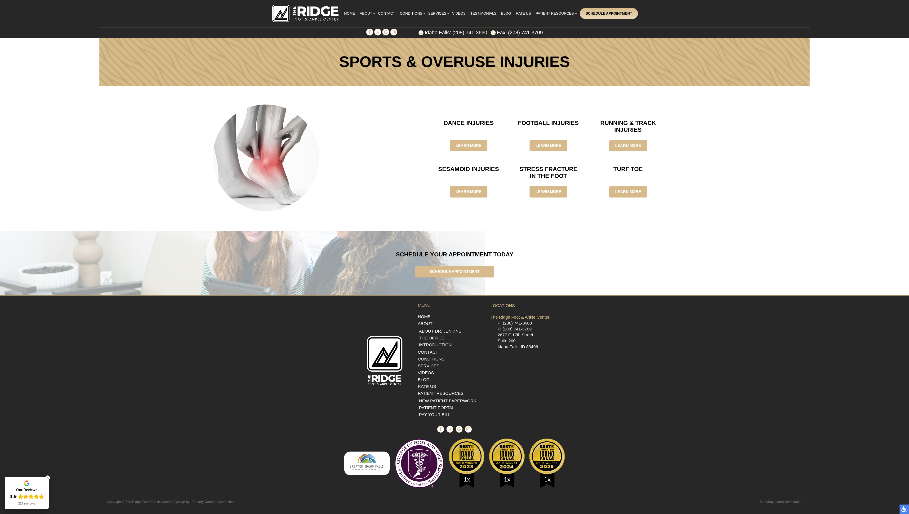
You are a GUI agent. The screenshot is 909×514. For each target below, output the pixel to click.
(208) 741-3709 (525, 32)
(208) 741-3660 (469, 32)
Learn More (468, 146)
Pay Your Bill (434, 414)
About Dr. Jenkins (440, 331)
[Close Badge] (47, 477)
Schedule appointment (454, 272)
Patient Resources (555, 13)
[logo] (305, 13)
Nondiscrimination (789, 502)
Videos (459, 13)
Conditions (411, 13)
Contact (386, 13)
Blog (506, 13)
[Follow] (377, 34)
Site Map (766, 502)
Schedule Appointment (609, 13)
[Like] (369, 34)
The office (431, 338)
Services (437, 13)
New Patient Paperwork (447, 401)
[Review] (385, 34)
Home (349, 13)
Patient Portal (436, 407)
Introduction (435, 345)
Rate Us (523, 13)
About (366, 13)
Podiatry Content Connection (213, 502)
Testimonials (483, 13)
